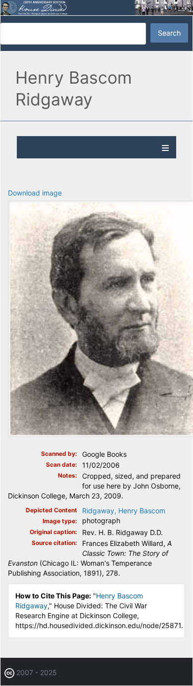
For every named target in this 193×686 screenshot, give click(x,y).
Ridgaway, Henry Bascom (123, 510)
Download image (35, 193)
